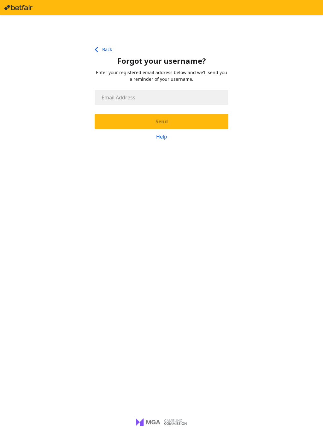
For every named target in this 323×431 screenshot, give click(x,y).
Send (162, 121)
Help (161, 136)
